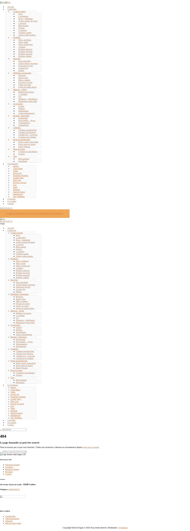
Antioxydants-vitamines (28, 63)
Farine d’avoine (24, 85)
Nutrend (16, 189)
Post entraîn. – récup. (27, 120)
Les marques (12, 164)
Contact (10, 204)
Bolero (16, 166)
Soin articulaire (24, 61)
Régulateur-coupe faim (27, 101)
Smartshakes (23, 111)
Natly (15, 187)
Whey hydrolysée (25, 45)
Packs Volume (24, 147)
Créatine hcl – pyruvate (27, 135)
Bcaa (20, 14)
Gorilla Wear (18, 178)
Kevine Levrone (19, 182)
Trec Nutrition (19, 196)
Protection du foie (25, 66)
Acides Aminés (19, 11)
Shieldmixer (18, 194)
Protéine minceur (25, 49)
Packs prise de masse (26, 144)
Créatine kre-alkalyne (27, 132)
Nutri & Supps (19, 192)
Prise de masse (19, 149)
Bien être (16, 59)
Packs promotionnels (21, 139)
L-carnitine (22, 94)
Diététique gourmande (22, 73)
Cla (19, 97)
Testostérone (23, 125)
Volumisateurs (24, 123)
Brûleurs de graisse (26, 92)
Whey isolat (23, 42)
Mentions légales (12, 469)
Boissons (22, 75)
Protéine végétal (24, 56)
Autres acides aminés (27, 35)
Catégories (11, 9)
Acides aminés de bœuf (27, 21)
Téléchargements (12, 519)
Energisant (22, 161)
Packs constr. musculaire (28, 142)
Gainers (21, 154)
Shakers (21, 109)
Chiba (15, 171)
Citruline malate (24, 33)
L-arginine (22, 30)
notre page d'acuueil (91, 447)
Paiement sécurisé (12, 465)
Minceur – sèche (19, 89)
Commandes (10, 516)
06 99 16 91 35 (14, 489)
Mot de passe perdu (13, 523)
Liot (14, 185)
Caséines (22, 47)
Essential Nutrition (20, 175)
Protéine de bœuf (25, 52)
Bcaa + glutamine (25, 19)
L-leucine (22, 23)
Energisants (23, 118)
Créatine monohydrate (27, 130)
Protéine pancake (25, 54)
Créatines (17, 128)
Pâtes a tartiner (24, 80)
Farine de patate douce (27, 87)
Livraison (9, 467)
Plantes (21, 70)
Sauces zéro (23, 78)
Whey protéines (24, 40)
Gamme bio (23, 68)
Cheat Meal (17, 169)
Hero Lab (17, 180)
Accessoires (18, 104)
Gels (15, 156)
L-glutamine (23, 16)
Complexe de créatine (27, 137)
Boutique (9, 472)
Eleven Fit (17, 173)
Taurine (21, 28)
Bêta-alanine (23, 26)
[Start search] (1, 430)
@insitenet (123, 528)
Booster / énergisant (21, 116)
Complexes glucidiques (27, 152)
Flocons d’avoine (25, 82)
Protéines (17, 37)
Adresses (9, 521)
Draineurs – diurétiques (27, 99)
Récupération (23, 159)
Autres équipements (26, 113)
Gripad (21, 106)
